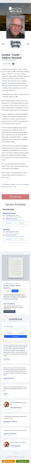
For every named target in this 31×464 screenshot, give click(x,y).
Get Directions (9, 223)
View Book (7, 291)
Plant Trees (22, 223)
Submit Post (15, 336)
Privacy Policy (11, 457)
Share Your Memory (9, 311)
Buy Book (15, 291)
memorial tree (19, 184)
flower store (13, 186)
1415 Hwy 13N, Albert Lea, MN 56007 (15, 220)
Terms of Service (19, 457)
